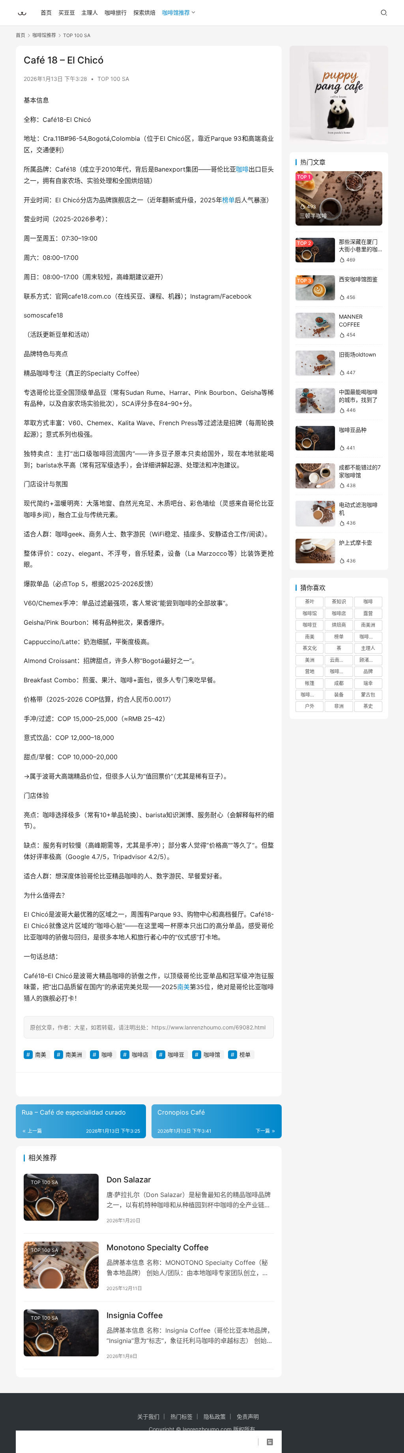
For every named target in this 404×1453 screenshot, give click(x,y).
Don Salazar (129, 1179)
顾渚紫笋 (368, 660)
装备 (339, 695)
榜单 (228, 200)
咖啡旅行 (116, 12)
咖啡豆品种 (353, 429)
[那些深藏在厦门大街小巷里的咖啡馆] (315, 250)
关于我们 (148, 1416)
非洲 (339, 706)
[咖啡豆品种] (315, 438)
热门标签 (181, 1416)
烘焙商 (339, 625)
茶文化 (310, 648)
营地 (309, 671)
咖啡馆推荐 (176, 12)
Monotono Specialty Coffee (158, 1247)
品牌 (368, 671)
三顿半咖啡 (313, 215)
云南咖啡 (339, 660)
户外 (309, 706)
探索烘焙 (144, 12)
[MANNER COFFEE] (315, 325)
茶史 (368, 706)
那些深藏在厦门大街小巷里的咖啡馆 (358, 249)
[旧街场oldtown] (315, 363)
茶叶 (309, 602)
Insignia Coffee (135, 1315)
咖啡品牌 (339, 671)
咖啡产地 (368, 637)
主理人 (89, 12)
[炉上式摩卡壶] (315, 551)
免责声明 (248, 1416)
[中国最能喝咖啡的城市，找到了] (315, 400)
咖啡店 (140, 1054)
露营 (368, 613)
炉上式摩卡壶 (355, 542)
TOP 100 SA (113, 78)
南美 (183, 987)
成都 (339, 683)
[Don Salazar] (61, 1197)
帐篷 (309, 683)
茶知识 (339, 602)
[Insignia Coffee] (61, 1332)
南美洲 (73, 1054)
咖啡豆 (176, 1054)
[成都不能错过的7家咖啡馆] (315, 475)
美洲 (309, 660)
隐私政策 (215, 1416)
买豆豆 (66, 12)
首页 (46, 12)
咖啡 (242, 169)
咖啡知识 (310, 695)
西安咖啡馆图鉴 (358, 279)
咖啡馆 (212, 1054)
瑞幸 (368, 683)
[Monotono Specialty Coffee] (61, 1265)
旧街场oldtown (357, 354)
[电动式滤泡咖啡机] (315, 513)
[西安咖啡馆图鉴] (315, 287)
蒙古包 (368, 695)
